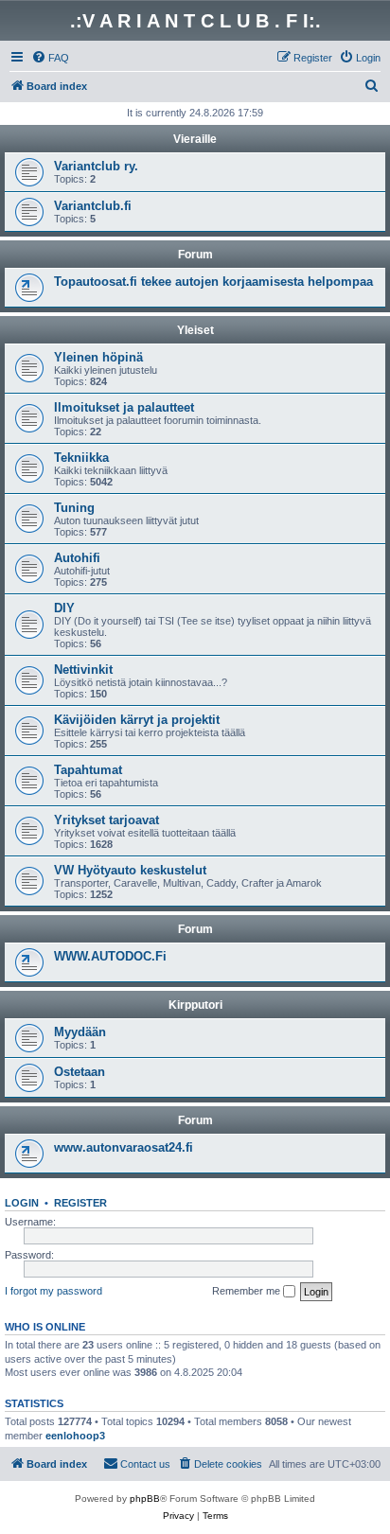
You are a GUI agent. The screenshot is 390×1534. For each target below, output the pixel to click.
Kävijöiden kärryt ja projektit (137, 720)
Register (80, 1202)
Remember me (247, 1290)
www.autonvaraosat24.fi (123, 1147)
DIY (64, 608)
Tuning (74, 508)
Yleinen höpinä (98, 357)
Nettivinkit (83, 669)
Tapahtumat (88, 770)
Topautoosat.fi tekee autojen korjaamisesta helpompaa (213, 281)
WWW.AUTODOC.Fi (110, 956)
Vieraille (195, 139)
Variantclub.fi (93, 206)
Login (22, 1202)
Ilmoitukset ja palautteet (124, 407)
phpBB (145, 1498)
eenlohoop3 (75, 1435)
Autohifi (77, 558)
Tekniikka (81, 457)
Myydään (80, 1032)
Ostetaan (79, 1072)
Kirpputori (195, 1005)
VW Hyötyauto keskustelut (130, 870)
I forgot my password (53, 1290)
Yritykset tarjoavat (106, 820)
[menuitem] (50, 57)
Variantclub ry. (96, 166)
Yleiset (195, 330)
